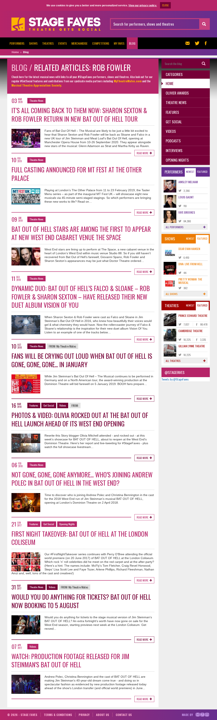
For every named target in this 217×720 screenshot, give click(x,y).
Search (204, 63)
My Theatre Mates (66, 346)
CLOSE (165, 5)
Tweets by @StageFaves (175, 379)
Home (170, 83)
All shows (172, 294)
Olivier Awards (177, 93)
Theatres (48, 43)
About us (102, 714)
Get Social (48, 405)
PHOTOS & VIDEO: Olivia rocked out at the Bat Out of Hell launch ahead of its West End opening (79, 419)
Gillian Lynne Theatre (191, 346)
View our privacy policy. (142, 5)
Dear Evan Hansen (189, 248)
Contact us (124, 714)
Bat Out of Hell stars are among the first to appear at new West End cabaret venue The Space (81, 233)
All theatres (173, 361)
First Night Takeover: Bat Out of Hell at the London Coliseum (79, 538)
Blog (132, 43)
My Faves (119, 43)
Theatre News (36, 100)
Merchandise (79, 43)
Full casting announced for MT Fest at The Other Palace (76, 174)
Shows (33, 43)
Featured (202, 171)
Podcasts (173, 140)
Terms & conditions (58, 714)
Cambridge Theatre (190, 330)
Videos (62, 405)
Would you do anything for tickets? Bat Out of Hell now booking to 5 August (81, 601)
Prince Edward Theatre (192, 315)
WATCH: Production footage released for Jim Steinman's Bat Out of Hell (70, 660)
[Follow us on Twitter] (197, 43)
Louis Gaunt (186, 197)
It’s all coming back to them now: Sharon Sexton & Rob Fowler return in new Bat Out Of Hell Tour (79, 115)
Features (33, 405)
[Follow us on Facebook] (205, 43)
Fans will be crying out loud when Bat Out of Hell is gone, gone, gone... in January (81, 360)
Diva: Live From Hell (190, 264)
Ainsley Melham (188, 182)
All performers (175, 227)
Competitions (100, 43)
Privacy (84, 714)
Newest (190, 171)
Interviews (174, 150)
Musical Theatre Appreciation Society (36, 85)
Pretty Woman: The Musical (190, 280)
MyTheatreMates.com (128, 81)
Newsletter (188, 43)
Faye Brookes (186, 212)
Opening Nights (67, 524)
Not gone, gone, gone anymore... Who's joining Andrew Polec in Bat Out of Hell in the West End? (82, 479)
